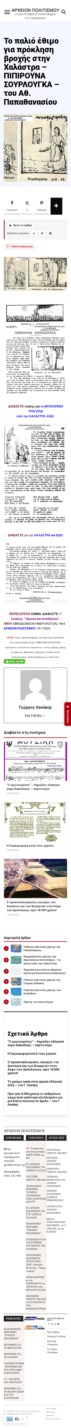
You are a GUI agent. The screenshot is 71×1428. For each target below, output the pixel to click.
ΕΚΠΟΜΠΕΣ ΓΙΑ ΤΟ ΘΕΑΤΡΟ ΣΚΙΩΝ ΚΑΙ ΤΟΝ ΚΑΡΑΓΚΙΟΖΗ (14, 1393)
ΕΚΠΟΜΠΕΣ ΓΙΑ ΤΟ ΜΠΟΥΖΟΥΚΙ (12, 1346)
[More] (56, 206)
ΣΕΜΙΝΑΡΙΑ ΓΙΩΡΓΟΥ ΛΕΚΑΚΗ (57, 1170)
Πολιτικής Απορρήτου (52, 1342)
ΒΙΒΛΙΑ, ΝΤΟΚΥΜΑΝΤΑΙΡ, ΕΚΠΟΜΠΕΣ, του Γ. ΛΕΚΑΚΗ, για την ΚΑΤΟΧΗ (56, 1225)
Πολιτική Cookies (56, 1336)
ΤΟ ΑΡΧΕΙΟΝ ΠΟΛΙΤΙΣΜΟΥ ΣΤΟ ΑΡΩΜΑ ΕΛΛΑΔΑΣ (36, 1167)
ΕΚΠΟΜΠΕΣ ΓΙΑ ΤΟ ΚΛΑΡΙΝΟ (12, 1355)
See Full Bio (33, 716)
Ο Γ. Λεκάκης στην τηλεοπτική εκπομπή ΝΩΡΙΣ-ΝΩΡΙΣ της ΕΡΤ (35, 1153)
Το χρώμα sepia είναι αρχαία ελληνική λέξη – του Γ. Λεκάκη (35, 1083)
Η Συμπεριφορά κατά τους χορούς (32, 1053)
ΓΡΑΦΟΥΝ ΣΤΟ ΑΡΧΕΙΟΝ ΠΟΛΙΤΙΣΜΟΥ (54, 1209)
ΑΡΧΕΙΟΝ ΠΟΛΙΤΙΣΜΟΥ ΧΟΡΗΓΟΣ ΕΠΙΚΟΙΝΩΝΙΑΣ (55, 1195)
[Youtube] (58, 1324)
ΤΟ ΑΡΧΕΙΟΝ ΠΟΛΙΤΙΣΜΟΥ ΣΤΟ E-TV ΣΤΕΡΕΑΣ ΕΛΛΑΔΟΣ (35, 1212)
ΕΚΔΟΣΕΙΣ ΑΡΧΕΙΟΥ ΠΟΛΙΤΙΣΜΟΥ (54, 1161)
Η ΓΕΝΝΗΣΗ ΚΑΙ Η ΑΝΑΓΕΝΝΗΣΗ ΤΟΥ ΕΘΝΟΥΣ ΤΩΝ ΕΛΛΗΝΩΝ (36, 1244)
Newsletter (67, 714)
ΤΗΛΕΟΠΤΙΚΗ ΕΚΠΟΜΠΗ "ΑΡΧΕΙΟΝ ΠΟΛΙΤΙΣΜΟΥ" (33, 1228)
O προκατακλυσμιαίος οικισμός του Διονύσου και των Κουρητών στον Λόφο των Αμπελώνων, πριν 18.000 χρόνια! (33, 1067)
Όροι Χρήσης (53, 1331)
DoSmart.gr (12, 1413)
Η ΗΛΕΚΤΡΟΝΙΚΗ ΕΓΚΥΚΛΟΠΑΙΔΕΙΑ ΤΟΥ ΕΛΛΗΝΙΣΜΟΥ (35, 16)
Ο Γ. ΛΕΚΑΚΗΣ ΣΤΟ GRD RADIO (13, 1380)
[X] (55, 1324)
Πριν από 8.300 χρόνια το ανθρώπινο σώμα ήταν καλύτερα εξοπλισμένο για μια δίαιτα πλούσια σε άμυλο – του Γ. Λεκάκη (35, 1099)
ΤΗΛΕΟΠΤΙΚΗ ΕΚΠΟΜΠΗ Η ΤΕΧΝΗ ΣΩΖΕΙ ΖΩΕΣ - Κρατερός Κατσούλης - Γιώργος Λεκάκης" (36, 1262)
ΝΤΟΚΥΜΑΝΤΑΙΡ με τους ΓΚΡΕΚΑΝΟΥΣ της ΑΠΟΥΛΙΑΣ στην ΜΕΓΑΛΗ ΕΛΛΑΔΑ (36, 1283)
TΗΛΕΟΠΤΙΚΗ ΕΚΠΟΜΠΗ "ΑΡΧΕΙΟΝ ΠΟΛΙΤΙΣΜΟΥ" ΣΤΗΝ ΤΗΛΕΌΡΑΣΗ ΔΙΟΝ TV (36, 1193)
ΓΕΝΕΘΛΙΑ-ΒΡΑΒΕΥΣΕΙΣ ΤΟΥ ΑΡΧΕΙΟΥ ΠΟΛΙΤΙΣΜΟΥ (56, 1181)
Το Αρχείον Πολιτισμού (52, 1350)
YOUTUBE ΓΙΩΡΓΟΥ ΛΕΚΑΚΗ (36, 1178)
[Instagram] (52, 1324)
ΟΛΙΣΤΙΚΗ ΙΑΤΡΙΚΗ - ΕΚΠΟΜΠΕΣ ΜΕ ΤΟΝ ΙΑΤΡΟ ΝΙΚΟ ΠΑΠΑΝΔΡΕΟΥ (14, 1368)
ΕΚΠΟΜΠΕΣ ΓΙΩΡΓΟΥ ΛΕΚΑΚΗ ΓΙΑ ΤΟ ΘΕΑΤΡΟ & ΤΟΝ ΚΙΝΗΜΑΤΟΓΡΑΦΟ (36, 1302)
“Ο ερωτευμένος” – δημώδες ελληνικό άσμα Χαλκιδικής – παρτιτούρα (36, 1043)
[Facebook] (48, 1324)
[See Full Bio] (44, 716)
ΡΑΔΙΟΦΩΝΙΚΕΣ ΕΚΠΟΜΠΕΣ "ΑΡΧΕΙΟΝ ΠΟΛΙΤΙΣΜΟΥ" (12, 1333)
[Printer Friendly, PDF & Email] (14, 663)
